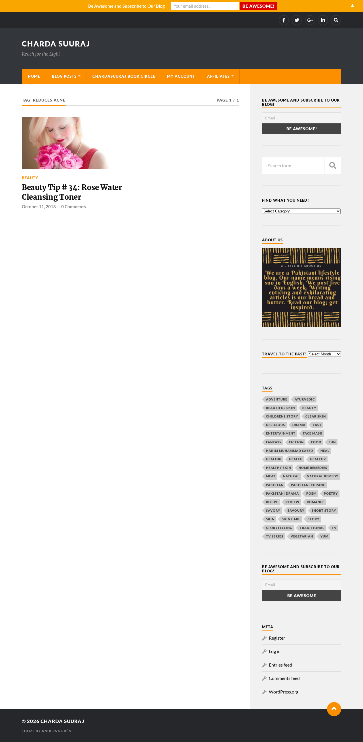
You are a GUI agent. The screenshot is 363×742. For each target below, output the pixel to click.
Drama (298, 425)
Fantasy (274, 442)
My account (181, 76)
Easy (317, 425)
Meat (271, 476)
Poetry (331, 493)
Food (316, 442)
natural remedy (322, 476)
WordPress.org (283, 691)
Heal (325, 450)
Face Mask (312, 433)
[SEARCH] (332, 165)
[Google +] (310, 20)
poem (311, 493)
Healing (274, 459)
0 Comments (73, 206)
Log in (274, 651)
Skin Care (291, 519)
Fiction (296, 442)
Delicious (275, 425)
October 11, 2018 (39, 206)
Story (313, 519)
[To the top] (334, 709)
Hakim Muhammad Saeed (289, 450)
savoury (296, 510)
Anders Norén (56, 731)
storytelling (279, 528)
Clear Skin (315, 416)
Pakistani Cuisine (308, 485)
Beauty (30, 178)
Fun (332, 442)
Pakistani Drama (282, 493)
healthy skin (278, 467)
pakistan (275, 485)
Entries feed (280, 664)
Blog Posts (64, 76)
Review (292, 502)
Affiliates (218, 76)
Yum (324, 536)
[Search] (336, 20)
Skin (270, 519)
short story (324, 510)
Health (296, 459)
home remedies (313, 467)
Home (34, 76)
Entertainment (281, 433)
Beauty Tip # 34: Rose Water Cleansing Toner (72, 192)
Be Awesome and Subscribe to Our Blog (126, 6)
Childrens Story (282, 416)
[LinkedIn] (323, 20)
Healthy (318, 459)
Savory (273, 510)
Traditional (312, 528)
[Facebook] (284, 20)
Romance (315, 502)
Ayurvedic (305, 399)
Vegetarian (302, 536)
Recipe (272, 502)
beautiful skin (280, 408)
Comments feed (284, 678)
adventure (276, 399)
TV (334, 528)
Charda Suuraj (56, 43)
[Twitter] (297, 20)
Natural (291, 476)
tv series (274, 536)
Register (277, 637)
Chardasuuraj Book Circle (123, 76)
